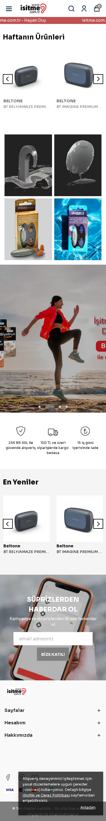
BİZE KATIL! (53, 654)
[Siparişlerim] (84, 8)
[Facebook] (8, 777)
